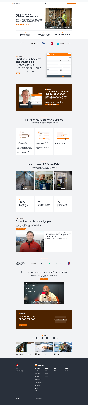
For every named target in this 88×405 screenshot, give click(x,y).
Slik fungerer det (25, 3)
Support (46, 3)
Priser (36, 3)
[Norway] (75, 1)
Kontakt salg (41, 3)
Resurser (31, 3)
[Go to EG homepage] (17, 365)
